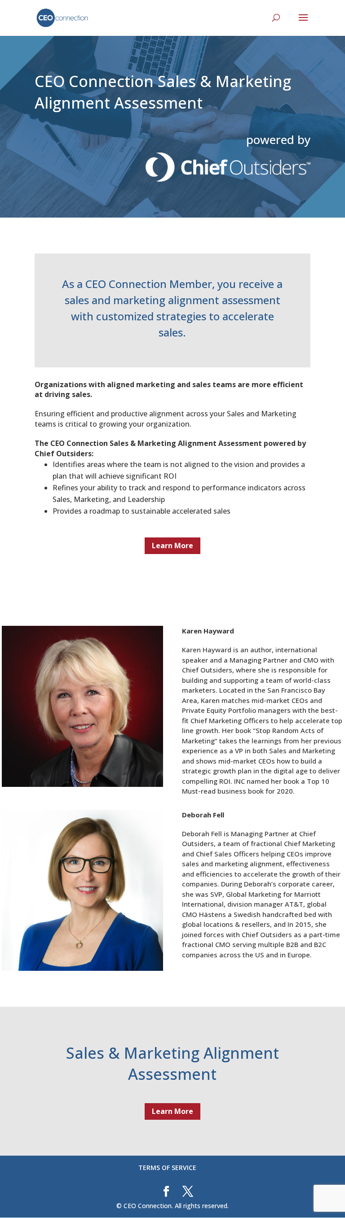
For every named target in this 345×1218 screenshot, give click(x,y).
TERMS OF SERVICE (167, 1167)
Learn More (172, 545)
